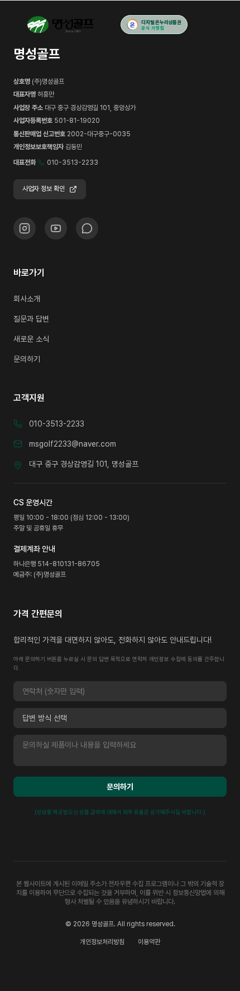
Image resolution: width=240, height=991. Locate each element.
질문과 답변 (31, 318)
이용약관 (149, 942)
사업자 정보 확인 (43, 189)
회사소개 (26, 298)
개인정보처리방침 (102, 942)
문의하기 (26, 359)
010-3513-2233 (72, 162)
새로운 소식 (31, 338)
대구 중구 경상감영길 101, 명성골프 (83, 463)
